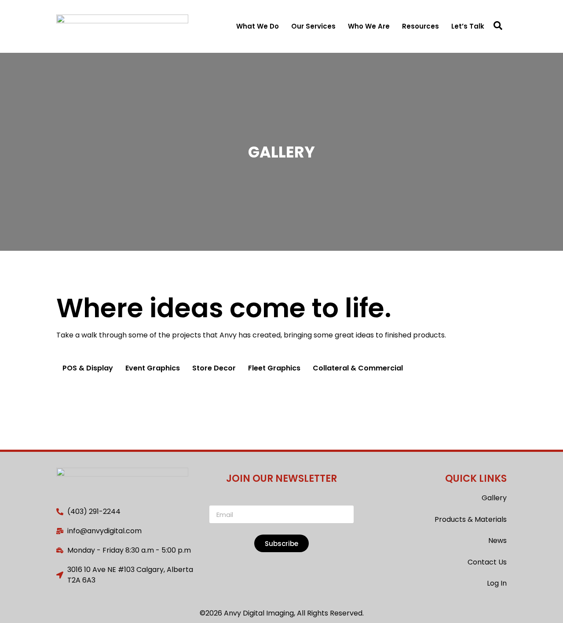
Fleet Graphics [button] (274, 368)
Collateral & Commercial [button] (358, 368)
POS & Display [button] (87, 368)
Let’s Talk (467, 26)
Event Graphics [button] (152, 368)
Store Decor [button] (214, 368)
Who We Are (369, 26)
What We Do (257, 26)
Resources (420, 26)
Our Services (313, 26)
